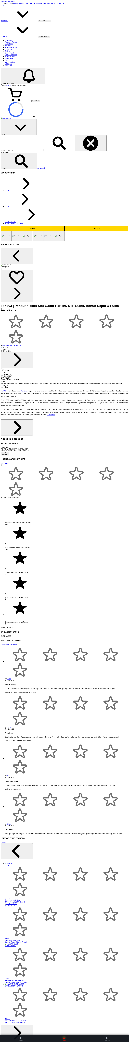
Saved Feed (9, 53)
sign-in (8, 85)
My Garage (9, 58)
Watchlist (8, 46)
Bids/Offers (9, 44)
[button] (19, 161)
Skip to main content (8, 2)
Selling (7, 51)
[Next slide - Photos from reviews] (17, 1033)
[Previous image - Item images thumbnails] (17, 256)
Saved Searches (11, 55)
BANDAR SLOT (41, 3)
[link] (17, 360)
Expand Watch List (44, 21)
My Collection (10, 62)
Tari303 (21, 3)
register (16, 3)
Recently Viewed (11, 42)
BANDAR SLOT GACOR (55, 3)
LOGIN (32, 228)
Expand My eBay (44, 36)
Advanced (41, 168)
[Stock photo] (6, 236)
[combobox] (22, 150)
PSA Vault (8, 66)
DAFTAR (96, 228)
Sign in (8, 3)
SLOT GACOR (29, 3)
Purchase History (11, 47)
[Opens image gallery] (1, 269)
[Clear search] (91, 143)
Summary (8, 40)
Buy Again (8, 49)
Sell (2, 5)
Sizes (7, 60)
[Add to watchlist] (17, 278)
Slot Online (51, 415)
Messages (8, 64)
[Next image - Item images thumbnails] (17, 294)
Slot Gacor (24, 391)
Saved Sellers (10, 56)
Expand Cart (36, 101)
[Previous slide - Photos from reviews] (17, 851)
